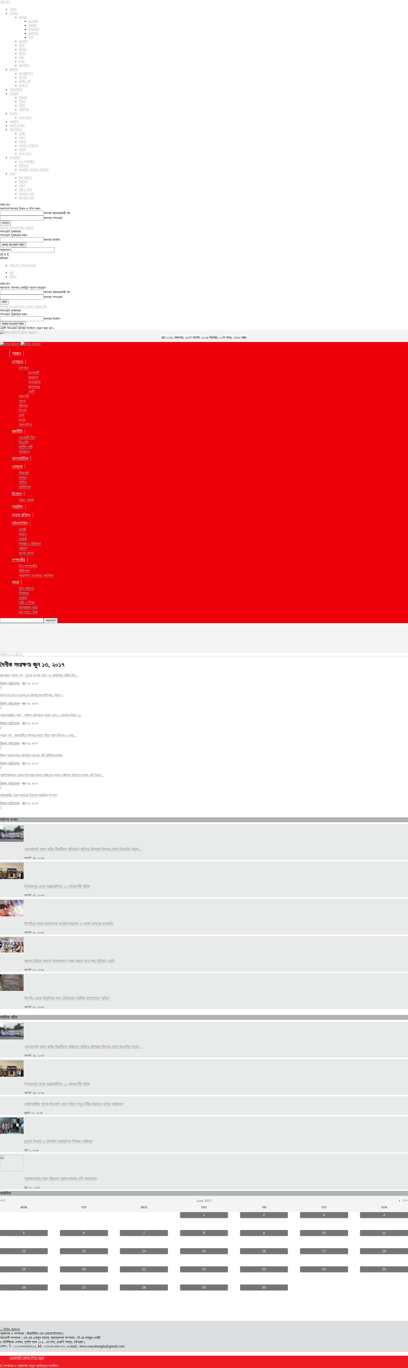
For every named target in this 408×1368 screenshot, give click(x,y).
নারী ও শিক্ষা (25, 190)
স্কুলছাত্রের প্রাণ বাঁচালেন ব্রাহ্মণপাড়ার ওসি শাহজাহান (60, 1178)
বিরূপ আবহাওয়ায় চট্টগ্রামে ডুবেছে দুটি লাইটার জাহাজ (31, 755)
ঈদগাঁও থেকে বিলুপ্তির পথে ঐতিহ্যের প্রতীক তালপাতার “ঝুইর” (67, 998)
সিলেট (22, 53)
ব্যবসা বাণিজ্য (16, 125)
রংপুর (21, 61)
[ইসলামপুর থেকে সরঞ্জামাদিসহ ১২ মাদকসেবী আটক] (12, 878)
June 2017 (204, 1201)
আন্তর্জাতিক (16, 89)
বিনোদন (13, 113)
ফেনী (30, 37)
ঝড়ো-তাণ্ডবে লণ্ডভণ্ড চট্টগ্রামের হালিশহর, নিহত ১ (31, 695)
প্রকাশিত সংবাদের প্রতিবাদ (33, 169)
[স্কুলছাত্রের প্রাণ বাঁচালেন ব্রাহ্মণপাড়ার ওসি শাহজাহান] (12, 1170)
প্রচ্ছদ (13, 9)
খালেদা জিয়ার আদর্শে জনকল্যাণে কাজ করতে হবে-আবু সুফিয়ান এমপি (69, 961)
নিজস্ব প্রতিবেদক (9, 683)
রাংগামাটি (33, 21)
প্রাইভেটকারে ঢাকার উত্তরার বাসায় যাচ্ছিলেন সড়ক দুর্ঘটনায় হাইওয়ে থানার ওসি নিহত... (52, 775)
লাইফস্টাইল (15, 129)
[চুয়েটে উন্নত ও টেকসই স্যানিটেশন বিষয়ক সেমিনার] (12, 1133)
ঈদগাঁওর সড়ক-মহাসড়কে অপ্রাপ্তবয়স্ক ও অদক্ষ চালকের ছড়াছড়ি (69, 923)
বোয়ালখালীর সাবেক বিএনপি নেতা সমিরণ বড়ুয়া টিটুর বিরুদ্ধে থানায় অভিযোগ (73, 1104)
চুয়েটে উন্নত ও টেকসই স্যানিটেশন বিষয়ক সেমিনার (58, 1141)
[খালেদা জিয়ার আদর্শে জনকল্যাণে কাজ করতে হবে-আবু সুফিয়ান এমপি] (12, 952)
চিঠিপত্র (23, 165)
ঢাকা (21, 57)
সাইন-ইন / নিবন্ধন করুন (22, 265)
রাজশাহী (23, 41)
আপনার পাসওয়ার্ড (53, 218)
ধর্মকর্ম (22, 186)
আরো (12, 173)
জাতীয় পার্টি (25, 81)
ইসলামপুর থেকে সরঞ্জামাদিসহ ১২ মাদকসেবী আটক (57, 886)
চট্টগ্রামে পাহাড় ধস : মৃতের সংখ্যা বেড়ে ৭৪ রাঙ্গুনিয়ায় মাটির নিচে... (39, 675)
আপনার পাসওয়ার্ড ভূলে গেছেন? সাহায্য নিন (23, 307)
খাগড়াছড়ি (33, 29)
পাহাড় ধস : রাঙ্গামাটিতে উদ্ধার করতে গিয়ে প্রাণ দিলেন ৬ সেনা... (38, 735)
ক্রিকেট (23, 97)
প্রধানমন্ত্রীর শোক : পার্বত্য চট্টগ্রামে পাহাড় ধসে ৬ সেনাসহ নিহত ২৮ (40, 715)
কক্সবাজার (33, 33)
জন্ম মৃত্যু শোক (26, 198)
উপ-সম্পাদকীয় (26, 161)
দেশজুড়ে (13, 13)
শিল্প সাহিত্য (25, 177)
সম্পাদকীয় (14, 157)
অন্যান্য (23, 85)
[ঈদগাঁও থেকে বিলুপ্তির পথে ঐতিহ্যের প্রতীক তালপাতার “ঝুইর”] (12, 990)
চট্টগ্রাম (23, 17)
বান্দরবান (32, 25)
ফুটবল (22, 101)
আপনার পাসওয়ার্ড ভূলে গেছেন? (17, 227)
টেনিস (22, 105)
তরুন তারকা (25, 117)
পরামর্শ (22, 149)
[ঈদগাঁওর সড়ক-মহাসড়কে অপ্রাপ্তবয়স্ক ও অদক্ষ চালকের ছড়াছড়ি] (12, 915)
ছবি (11, 273)
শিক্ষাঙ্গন (23, 182)
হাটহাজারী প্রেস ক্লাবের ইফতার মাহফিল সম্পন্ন (28, 795)
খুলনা (21, 45)
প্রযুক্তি (13, 121)
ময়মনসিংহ (24, 65)
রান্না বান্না (25, 153)
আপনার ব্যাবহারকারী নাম (57, 213)
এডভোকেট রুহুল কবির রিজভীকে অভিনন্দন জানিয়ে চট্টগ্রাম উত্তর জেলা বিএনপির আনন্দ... (83, 849)
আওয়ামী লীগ (26, 73)
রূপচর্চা (22, 141)
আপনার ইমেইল (52, 240)
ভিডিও (13, 277)
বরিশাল (22, 49)
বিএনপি (23, 77)
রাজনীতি (13, 69)
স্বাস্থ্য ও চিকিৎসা (28, 145)
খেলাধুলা (13, 93)
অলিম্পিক (24, 109)
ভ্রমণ (22, 137)
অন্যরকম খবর (26, 194)
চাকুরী (22, 133)
